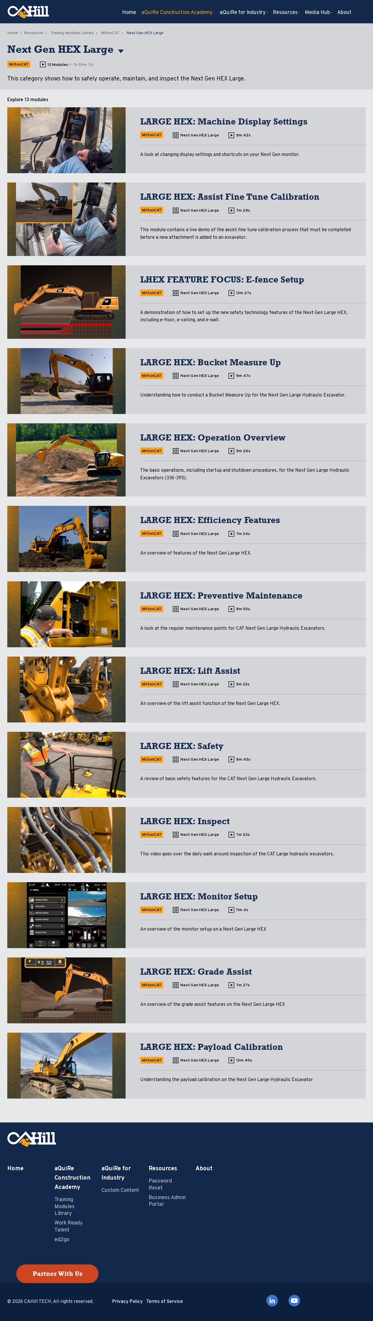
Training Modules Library (72, 33)
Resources (33, 33)
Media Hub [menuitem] (317, 13)
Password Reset (160, 1184)
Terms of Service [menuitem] (164, 1302)
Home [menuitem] (129, 13)
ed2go (61, 1239)
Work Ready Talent (68, 1226)
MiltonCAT (110, 33)
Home (12, 33)
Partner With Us (57, 1274)
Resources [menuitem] (285, 13)
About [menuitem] (344, 13)
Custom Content (120, 1190)
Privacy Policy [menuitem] (127, 1302)
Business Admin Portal (167, 1201)
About (204, 1169)
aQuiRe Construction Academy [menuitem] (177, 13)
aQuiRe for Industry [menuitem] (243, 13)
